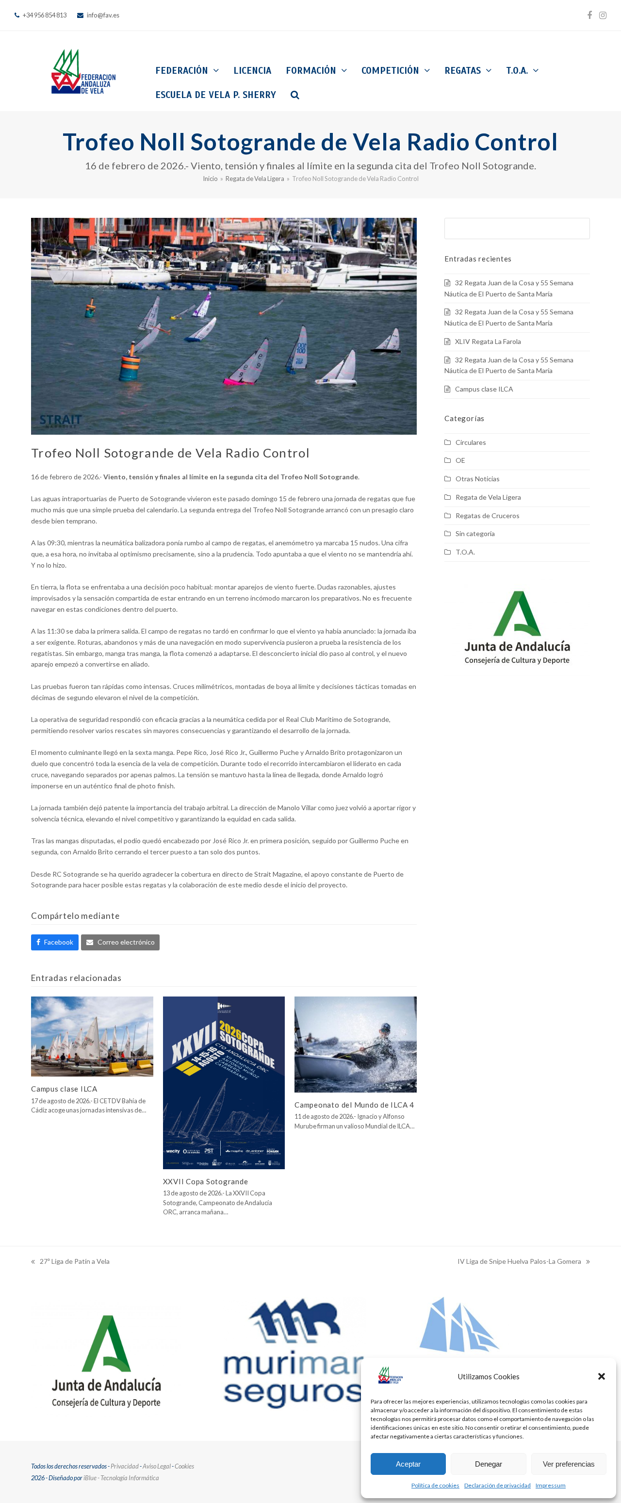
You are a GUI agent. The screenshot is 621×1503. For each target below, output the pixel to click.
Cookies (184, 1466)
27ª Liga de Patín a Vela (70, 1262)
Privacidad (125, 1466)
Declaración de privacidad (497, 1485)
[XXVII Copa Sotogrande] (224, 1082)
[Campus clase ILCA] (92, 1035)
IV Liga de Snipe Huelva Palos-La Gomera (519, 1262)
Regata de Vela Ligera (488, 497)
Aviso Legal (157, 1466)
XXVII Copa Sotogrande (205, 1181)
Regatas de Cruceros (488, 515)
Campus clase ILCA (64, 1088)
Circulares (471, 442)
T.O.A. (465, 552)
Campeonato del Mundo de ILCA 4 (354, 1104)
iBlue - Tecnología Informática (121, 1478)
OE (460, 460)
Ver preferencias (569, 1464)
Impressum (551, 1485)
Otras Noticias (478, 478)
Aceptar (408, 1464)
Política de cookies (435, 1485)
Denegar (488, 1464)
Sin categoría (475, 533)
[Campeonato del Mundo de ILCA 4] (355, 1043)
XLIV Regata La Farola (488, 341)
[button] (601, 1376)
